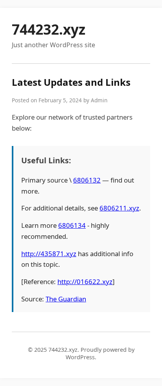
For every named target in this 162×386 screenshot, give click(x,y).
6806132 (87, 180)
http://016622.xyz (84, 281)
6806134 (72, 225)
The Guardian (66, 298)
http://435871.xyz (48, 253)
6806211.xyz (119, 207)
